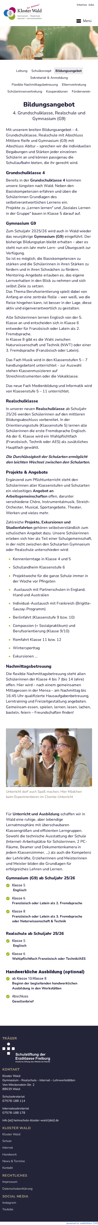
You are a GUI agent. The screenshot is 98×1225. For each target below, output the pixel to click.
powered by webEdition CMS (82, 1223)
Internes (82, 5)
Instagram (9, 1203)
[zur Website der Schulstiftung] (26, 1062)
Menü (87, 21)
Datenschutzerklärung (17, 1189)
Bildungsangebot (68, 71)
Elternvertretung (74, 84)
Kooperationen (57, 91)
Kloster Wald (11, 1134)
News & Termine (13, 1161)
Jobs (91, 5)
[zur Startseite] (49, 13)
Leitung (21, 71)
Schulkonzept (41, 71)
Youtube (7, 1209)
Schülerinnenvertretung (24, 91)
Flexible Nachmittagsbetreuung (35, 84)
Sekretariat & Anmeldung (49, 77)
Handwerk (9, 1154)
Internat (7, 1148)
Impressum (9, 1182)
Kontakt (7, 1168)
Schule (7, 1141)
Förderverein (81, 91)
